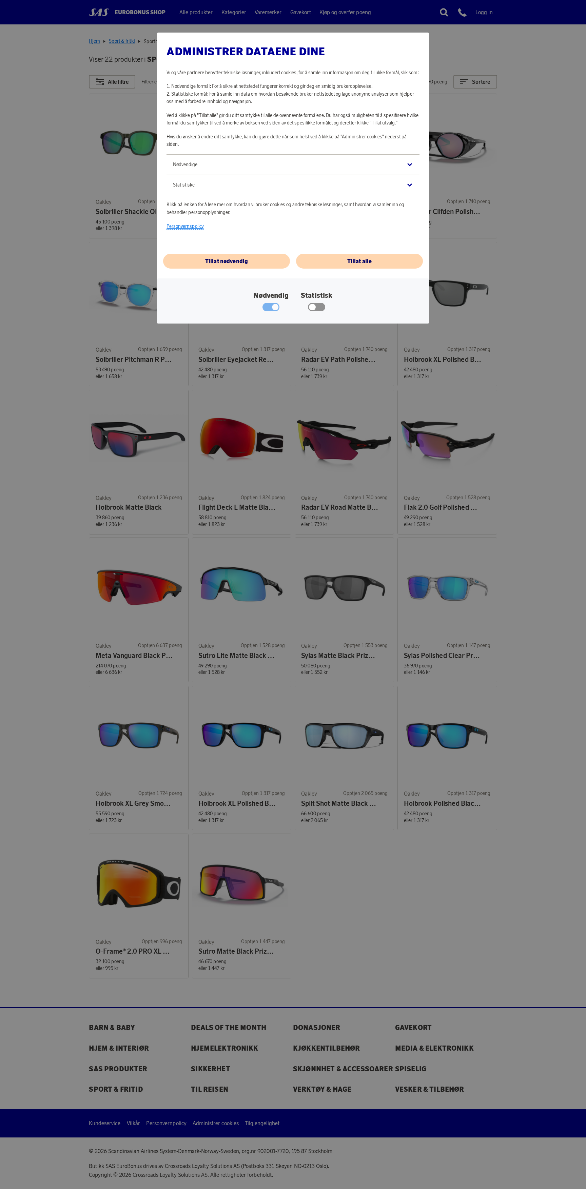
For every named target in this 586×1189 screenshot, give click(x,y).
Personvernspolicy (185, 226)
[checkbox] (316, 309)
